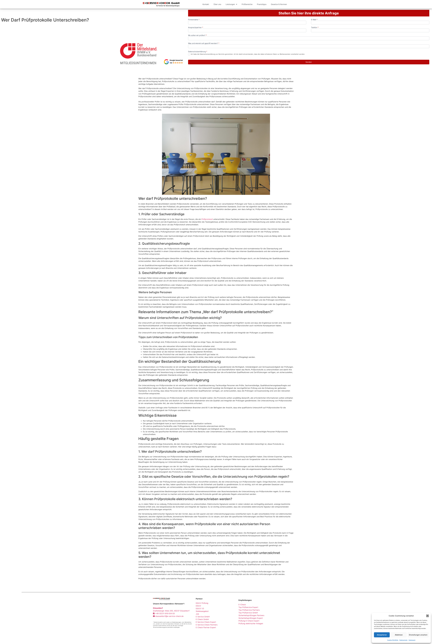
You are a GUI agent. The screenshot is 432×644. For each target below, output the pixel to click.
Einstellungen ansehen (418, 635)
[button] (427, 616)
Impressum (412, 640)
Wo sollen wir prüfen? (197, 35)
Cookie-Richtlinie (392, 640)
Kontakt (205, 4)
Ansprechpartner (195, 28)
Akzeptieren (382, 635)
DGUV (198, 606)
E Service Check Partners (206, 625)
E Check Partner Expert (206, 627)
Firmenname (193, 20)
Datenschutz (403, 640)
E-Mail (314, 20)
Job (197, 614)
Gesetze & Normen (279, 4)
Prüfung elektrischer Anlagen (250, 623)
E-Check (242, 604)
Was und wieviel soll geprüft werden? (203, 43)
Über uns (217, 4)
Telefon (314, 28)
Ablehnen (399, 635)
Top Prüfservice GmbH (248, 613)
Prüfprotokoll (207, 219)
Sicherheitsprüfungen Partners (251, 615)
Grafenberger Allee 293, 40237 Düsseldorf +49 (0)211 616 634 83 (171, 611)
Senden (309, 62)
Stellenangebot (202, 611)
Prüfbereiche (247, 4)
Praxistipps (261, 4)
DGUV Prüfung (202, 603)
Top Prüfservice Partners (249, 610)
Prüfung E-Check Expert (248, 621)
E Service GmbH (203, 616)
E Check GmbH (202, 619)
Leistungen (230, 4)
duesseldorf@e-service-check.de (169, 616)
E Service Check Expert (206, 622)
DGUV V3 (200, 608)
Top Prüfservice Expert (248, 607)
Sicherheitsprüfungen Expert (250, 618)
